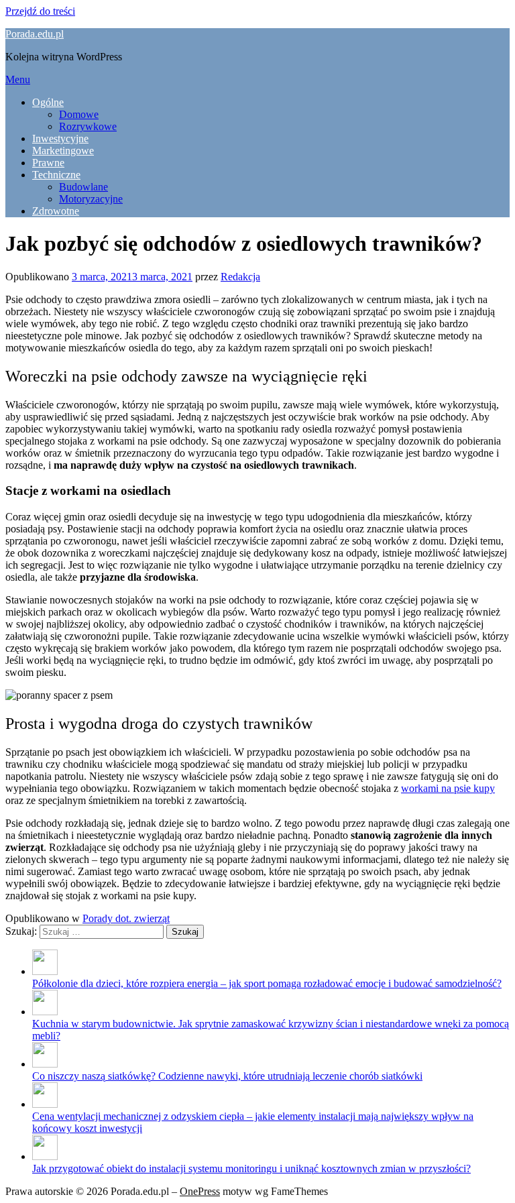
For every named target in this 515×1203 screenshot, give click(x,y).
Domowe (79, 114)
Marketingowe (63, 150)
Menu (17, 79)
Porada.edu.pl (34, 34)
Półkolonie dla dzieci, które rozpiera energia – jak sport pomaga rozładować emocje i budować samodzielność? (267, 983)
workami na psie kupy (448, 788)
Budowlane (83, 186)
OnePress (200, 1191)
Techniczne (56, 174)
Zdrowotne (55, 211)
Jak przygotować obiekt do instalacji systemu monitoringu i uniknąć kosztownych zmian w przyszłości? (251, 1168)
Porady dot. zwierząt (126, 918)
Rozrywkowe (88, 126)
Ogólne (48, 102)
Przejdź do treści (40, 11)
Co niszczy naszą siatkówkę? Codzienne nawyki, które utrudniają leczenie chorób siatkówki (227, 1076)
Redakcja (240, 276)
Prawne (48, 162)
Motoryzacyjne (91, 199)
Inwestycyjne (60, 138)
